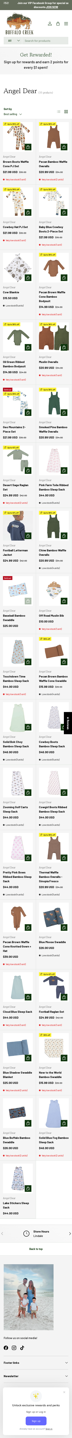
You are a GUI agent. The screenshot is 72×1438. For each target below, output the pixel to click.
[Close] (65, 688)
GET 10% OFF (36, 739)
